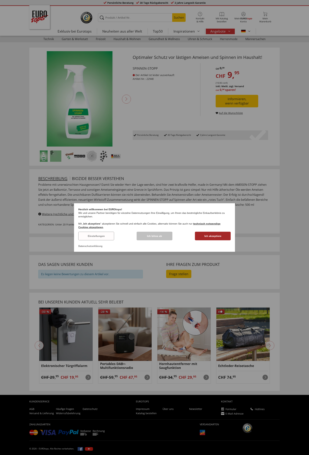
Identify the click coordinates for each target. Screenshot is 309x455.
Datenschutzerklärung (90, 246)
